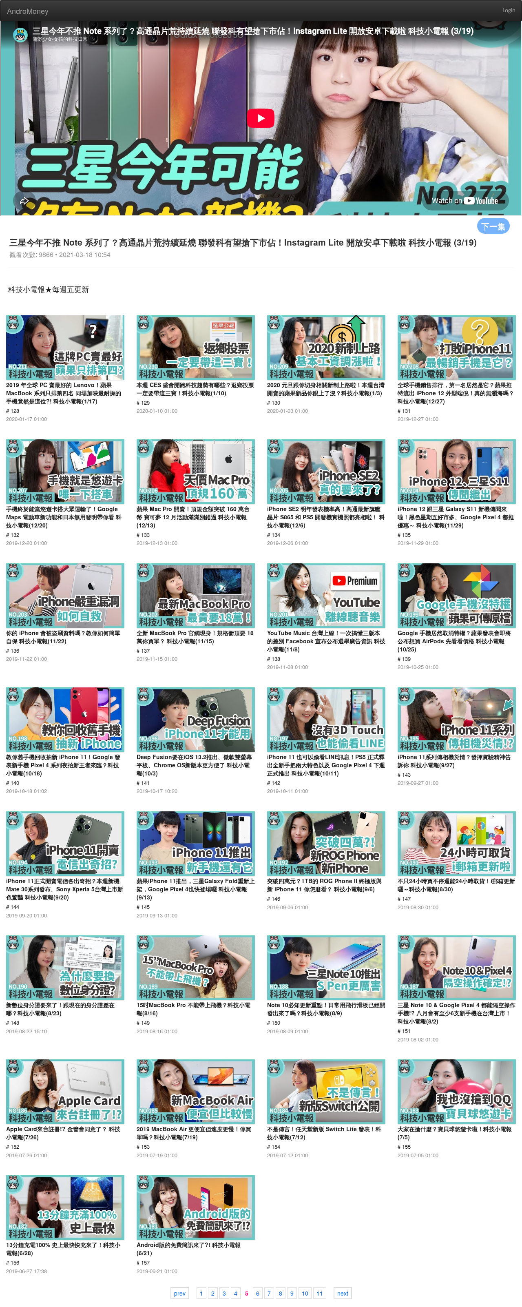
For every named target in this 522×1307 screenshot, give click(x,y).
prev (180, 1293)
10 (305, 1293)
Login (508, 10)
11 (319, 1293)
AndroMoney (28, 10)
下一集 (493, 226)
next (342, 1293)
